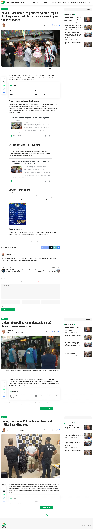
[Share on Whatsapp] (4, 85)
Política (65, 22)
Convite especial (41, 94)
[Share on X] (55, 25)
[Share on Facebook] (52, 25)
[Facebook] (81, 2)
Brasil (4, 417)
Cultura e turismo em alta (43, 90)
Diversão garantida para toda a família (21, 94)
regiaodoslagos (33, 241)
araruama (16, 241)
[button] (57, 25)
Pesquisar (88, 9)
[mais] (80, 2)
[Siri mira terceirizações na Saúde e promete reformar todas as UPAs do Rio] (88, 27)
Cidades (5, 9)
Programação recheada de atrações (20, 90)
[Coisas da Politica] (13, 2)
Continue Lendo (46, 409)
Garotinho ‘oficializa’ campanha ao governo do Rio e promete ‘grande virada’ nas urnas (72, 19)
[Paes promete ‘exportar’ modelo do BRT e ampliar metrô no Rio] (88, 44)
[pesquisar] (87, 2)
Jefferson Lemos (10, 24)
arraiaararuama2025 (25, 241)
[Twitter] (83, 2)
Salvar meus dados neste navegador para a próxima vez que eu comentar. (19, 306)
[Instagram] (85, 2)
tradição (40, 241)
